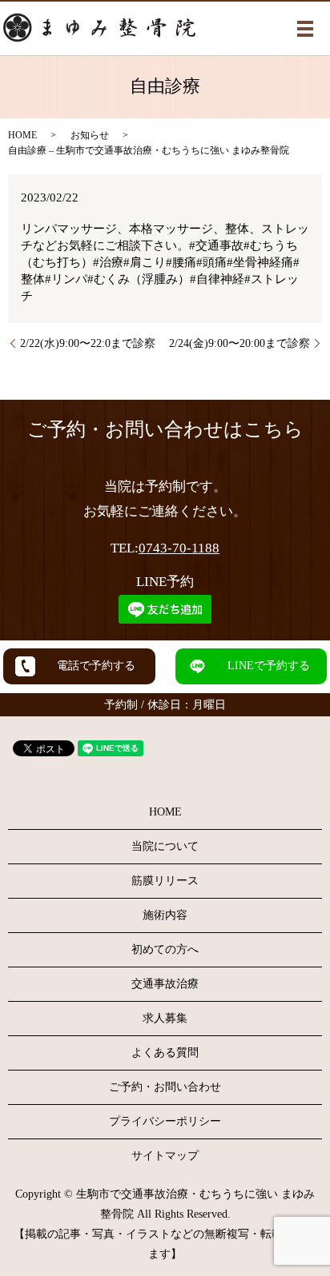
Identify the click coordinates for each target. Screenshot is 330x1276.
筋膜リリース (165, 881)
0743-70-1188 (179, 548)
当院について (165, 846)
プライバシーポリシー (165, 1121)
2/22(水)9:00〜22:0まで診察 (87, 343)
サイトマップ (165, 1156)
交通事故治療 (165, 984)
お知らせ (89, 135)
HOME (22, 135)
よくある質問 (165, 1053)
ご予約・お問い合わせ (165, 1087)
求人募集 (165, 1018)
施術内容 (165, 915)
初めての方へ (165, 949)
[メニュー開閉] (305, 29)
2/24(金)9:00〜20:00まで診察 (239, 343)
